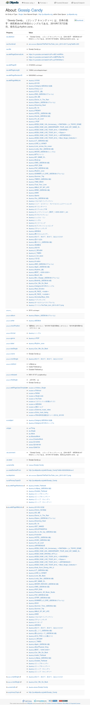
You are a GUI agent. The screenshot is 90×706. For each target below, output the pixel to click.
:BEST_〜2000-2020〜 (39, 272)
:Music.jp (34, 160)
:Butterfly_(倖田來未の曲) (40, 280)
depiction (10, 475)
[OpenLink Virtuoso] (26, 701)
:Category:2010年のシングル (41, 286)
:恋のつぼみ (35, 239)
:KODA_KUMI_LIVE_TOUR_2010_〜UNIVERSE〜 (49, 130)
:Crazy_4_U (35, 88)
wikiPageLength (13, 70)
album (10, 315)
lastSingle (12, 348)
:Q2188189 (35, 444)
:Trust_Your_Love (38, 184)
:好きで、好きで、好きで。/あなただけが (46, 236)
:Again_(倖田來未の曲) (39, 267)
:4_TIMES (35, 253)
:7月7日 (34, 258)
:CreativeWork (36, 439)
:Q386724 (34, 447)
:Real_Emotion (36, 289)
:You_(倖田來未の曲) (39, 198)
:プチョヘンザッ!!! (38, 228)
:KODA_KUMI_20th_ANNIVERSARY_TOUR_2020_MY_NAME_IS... (55, 127)
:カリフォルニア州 (38, 209)
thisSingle (12, 380)
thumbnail (10, 44)
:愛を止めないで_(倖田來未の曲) (43, 633)
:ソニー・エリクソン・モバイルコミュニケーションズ (50, 204)
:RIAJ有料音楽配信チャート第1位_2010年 (46, 415)
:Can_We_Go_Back (38, 283)
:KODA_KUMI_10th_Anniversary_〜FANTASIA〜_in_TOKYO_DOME (55, 124)
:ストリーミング (37, 223)
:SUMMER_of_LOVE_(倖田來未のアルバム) (46, 173)
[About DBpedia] (12, 2)
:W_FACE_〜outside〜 (39, 294)
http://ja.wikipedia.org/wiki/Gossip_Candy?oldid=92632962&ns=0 (51, 470)
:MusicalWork (34, 436)
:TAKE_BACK (36, 182)
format (10, 333)
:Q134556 (34, 442)
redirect (11, 364)
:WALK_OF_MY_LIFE (39, 187)
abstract (10, 37)
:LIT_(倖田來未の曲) (38, 141)
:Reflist (34, 393)
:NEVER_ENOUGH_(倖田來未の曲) (44, 584)
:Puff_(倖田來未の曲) (39, 168)
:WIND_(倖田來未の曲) (39, 190)
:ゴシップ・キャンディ (39, 499)
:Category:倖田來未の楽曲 (40, 86)
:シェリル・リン (37, 217)
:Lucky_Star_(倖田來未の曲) (41, 149)
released (11, 375)
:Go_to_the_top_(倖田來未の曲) (42, 532)
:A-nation (34, 261)
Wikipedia (29, 703)
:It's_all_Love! (36, 119)
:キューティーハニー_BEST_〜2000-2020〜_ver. (48, 212)
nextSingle (12, 359)
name (10, 354)
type (8, 428)
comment (10, 452)
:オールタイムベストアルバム (42, 302)
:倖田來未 (35, 231)
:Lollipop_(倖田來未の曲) (40, 488)
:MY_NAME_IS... (37, 157)
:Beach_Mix (35, 275)
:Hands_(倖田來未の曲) (39, 116)
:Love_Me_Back (37, 576)
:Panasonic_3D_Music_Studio (42, 592)
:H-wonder (35, 534)
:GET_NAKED (36, 526)
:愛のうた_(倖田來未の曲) (40, 242)
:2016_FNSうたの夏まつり (41, 636)
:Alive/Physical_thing (38, 647)
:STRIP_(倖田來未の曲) (39, 597)
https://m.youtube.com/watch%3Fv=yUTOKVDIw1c (46, 60)
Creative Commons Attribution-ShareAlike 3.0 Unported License (63, 703)
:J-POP (34, 121)
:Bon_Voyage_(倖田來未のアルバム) (44, 278)
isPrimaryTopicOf (13, 480)
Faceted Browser (62, 3)
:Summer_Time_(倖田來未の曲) (42, 606)
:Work (32, 433)
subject (9, 420)
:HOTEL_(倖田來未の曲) (40, 113)
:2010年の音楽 (36, 507)
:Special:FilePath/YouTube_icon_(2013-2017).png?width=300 (54, 44)
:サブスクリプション (39, 215)
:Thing (32, 428)
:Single (32, 431)
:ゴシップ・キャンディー (40, 502)
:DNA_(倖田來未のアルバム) (41, 94)
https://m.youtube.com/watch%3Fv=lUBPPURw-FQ (46, 57)
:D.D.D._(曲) (36, 91)
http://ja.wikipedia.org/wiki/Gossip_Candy (43, 480)
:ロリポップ (35, 622)
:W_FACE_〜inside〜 (39, 291)
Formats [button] (43, 3)
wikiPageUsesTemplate (16, 388)
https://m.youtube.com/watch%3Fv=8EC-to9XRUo (46, 54)
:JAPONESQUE (37, 545)
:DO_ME (34, 97)
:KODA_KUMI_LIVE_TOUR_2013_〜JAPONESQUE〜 (50, 135)
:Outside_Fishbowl (38, 491)
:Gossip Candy (36, 465)
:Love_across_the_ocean (40, 146)
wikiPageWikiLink (13, 80)
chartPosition (13, 326)
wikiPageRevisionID (14, 75)
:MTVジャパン (36, 154)
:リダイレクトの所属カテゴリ (42, 401)
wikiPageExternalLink (14, 54)
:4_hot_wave (36, 256)
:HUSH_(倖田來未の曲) (39, 540)
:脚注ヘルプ (36, 407)
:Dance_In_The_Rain (39, 99)
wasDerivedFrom (13, 470)
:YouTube (35, 399)
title (8, 49)
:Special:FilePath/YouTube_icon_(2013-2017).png (50, 475)
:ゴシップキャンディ (39, 494)
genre (10, 338)
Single (21, 14)
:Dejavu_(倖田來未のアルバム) (42, 102)
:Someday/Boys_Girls (39, 297)
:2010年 (34, 83)
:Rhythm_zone (36, 171)
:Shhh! (34, 603)
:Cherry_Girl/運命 (37, 510)
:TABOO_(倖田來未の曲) (40, 179)
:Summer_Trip (36, 176)
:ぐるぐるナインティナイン (41, 201)
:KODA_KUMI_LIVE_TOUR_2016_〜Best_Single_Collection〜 (53, 138)
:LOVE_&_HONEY (38, 143)
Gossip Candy (30, 10)
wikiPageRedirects (15, 485)
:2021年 (34, 247)
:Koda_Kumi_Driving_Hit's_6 (41, 567)
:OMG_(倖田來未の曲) (39, 162)
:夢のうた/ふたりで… (39, 234)
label (10, 343)
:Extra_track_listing (38, 412)
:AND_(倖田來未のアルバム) (41, 264)
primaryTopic (13, 692)
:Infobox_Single (37, 388)
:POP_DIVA (35, 165)
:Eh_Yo (34, 108)
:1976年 (34, 80)
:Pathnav (35, 390)
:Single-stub (36, 396)
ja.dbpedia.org (72, 14)
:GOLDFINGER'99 (38, 529)
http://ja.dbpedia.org (45, 14)
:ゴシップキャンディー (39, 496)
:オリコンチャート (38, 206)
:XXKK (34, 193)
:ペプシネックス (37, 300)
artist (10, 320)
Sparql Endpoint (79, 3)
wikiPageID (11, 65)
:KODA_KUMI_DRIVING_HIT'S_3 (43, 554)
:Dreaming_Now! (37, 105)
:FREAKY (35, 110)
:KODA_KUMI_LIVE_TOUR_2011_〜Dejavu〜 (47, 132)
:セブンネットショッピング (41, 226)
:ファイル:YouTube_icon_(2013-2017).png (46, 305)
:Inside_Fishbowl (37, 485)
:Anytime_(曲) (36, 269)
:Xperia (34, 195)
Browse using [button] (28, 3)
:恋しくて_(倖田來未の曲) (40, 630)
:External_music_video (40, 409)
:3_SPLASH (35, 250)
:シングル (35, 220)
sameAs (10, 465)
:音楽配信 (35, 245)
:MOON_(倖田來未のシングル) (42, 152)
